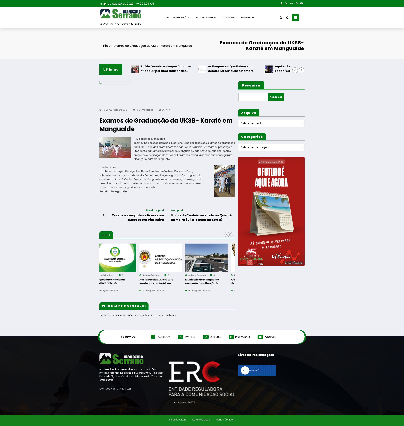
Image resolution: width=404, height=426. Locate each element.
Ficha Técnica (224, 419)
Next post (177, 210)
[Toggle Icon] (295, 17)
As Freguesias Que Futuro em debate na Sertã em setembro (216, 68)
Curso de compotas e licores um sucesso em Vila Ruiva (138, 217)
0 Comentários (145, 109)
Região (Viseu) (204, 17)
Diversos (246, 17)
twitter (190, 337)
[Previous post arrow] (104, 215)
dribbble (215, 337)
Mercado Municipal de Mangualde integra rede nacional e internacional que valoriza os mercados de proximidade (212, 281)
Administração (201, 419)
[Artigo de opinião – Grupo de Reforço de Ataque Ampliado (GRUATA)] (170, 258)
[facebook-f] (281, 3)
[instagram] (296, 3)
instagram (242, 337)
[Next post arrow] (231, 215)
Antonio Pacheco (115, 275)
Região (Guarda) (176, 17)
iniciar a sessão (122, 315)
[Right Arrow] (301, 70)
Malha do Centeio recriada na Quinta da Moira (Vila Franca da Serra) (201, 217)
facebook (163, 337)
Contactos (228, 17)
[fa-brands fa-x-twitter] (286, 3)
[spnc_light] (287, 17)
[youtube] (301, 3)
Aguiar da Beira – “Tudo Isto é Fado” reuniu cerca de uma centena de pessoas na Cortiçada (285, 68)
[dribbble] (291, 3)
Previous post (155, 210)
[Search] (281, 17)
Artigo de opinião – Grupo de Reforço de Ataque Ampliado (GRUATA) (166, 281)
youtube (270, 337)
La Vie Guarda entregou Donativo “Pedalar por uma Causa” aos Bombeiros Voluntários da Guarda (151, 68)
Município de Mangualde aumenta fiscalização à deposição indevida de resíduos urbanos (120, 281)
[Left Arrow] (295, 70)
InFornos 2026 (177, 419)
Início (106, 45)
